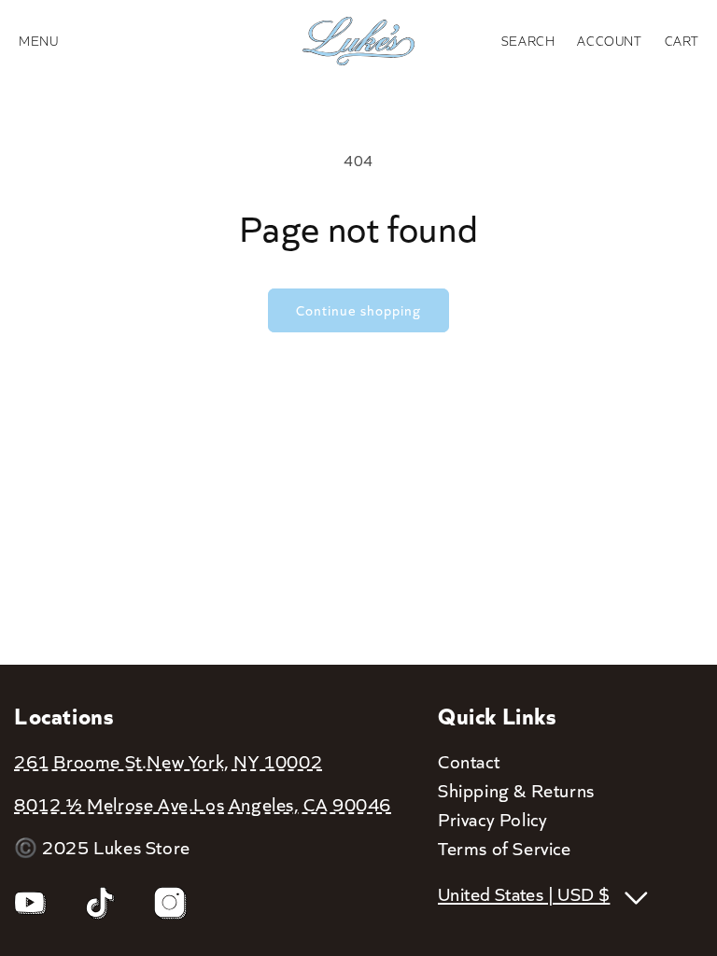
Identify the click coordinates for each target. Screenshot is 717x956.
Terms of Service (504, 848)
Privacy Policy (492, 819)
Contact (468, 761)
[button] (528, 41)
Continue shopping (358, 310)
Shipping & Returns (516, 790)
